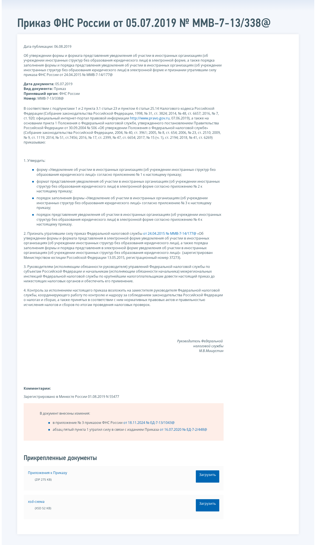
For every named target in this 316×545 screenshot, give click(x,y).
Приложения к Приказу (47, 472)
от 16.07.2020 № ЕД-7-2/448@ (183, 429)
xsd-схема (36, 501)
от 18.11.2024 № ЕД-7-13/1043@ (149, 422)
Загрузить (207, 474)
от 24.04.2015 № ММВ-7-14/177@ (169, 233)
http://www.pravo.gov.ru (150, 118)
